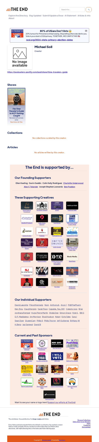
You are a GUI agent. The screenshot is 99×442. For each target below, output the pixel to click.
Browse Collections (84, 420)
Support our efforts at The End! (62, 402)
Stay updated (86, 427)
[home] (17, 9)
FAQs (89, 423)
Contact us (87, 425)
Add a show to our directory (81, 422)
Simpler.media (46, 440)
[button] (18, 15)
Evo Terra (62, 440)
